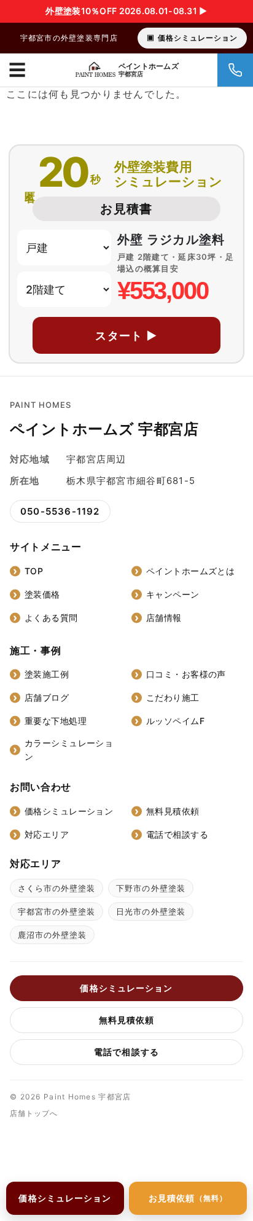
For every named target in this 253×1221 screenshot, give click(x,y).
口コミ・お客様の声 (186, 674)
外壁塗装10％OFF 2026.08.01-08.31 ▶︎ (126, 11)
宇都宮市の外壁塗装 (56, 911)
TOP (34, 571)
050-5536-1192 (60, 511)
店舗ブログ (47, 697)
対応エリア (47, 834)
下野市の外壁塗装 (150, 888)
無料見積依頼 (173, 811)
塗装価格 (42, 594)
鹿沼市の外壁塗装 (52, 935)
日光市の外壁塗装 (150, 911)
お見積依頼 (188, 1198)
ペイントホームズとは (190, 571)
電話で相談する (177, 834)
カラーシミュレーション (69, 750)
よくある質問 (51, 617)
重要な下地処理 (56, 721)
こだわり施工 (173, 697)
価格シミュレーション (198, 37)
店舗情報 (164, 617)
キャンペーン (173, 594)
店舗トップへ (34, 1113)
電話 (235, 70)
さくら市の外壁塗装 (56, 888)
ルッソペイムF (175, 721)
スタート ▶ (126, 335)
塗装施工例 (47, 674)
